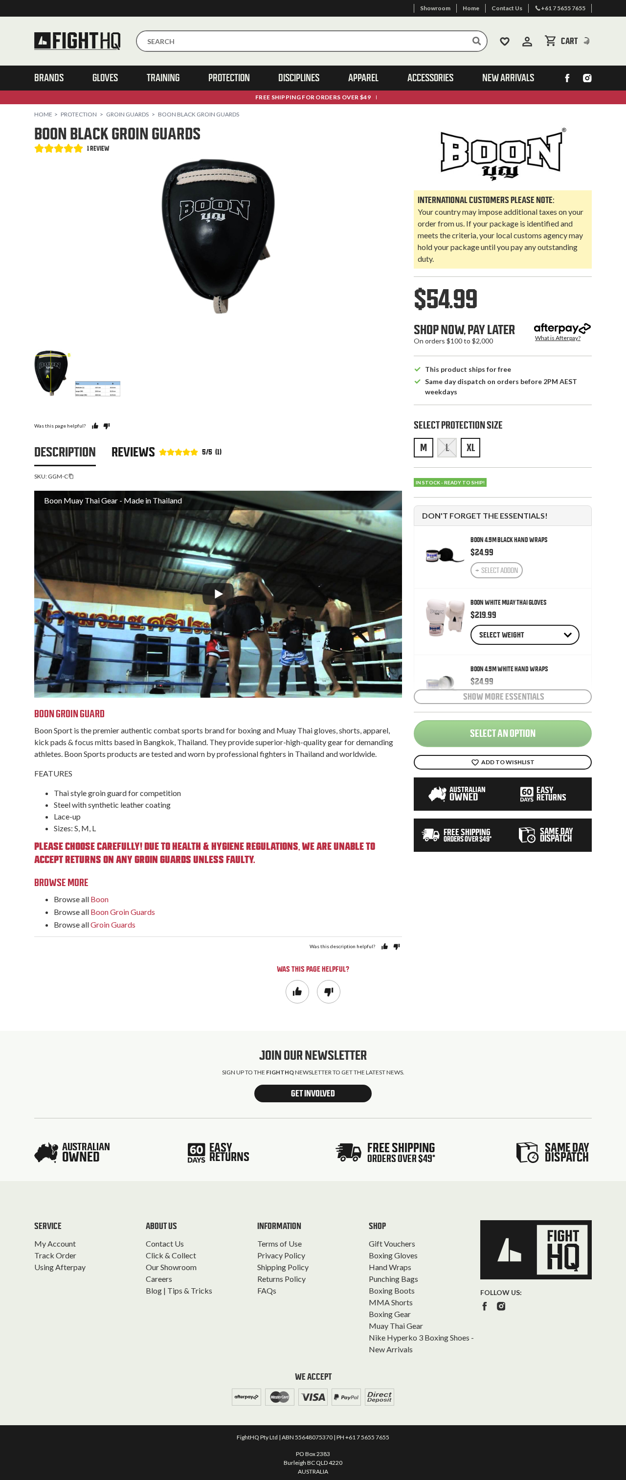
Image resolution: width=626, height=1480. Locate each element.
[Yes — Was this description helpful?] (384, 946)
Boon (99, 899)
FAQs (266, 1290)
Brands (49, 77)
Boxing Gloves (393, 1255)
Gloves (105, 77)
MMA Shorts (391, 1302)
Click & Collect (171, 1255)
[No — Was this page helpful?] (106, 426)
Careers (159, 1278)
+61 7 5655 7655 (367, 1437)
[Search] (477, 41)
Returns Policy (281, 1278)
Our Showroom (171, 1267)
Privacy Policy (281, 1255)
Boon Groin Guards (122, 911)
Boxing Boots (392, 1290)
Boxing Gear (390, 1314)
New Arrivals (508, 77)
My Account (55, 1243)
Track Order (55, 1255)
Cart (576, 41)
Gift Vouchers (392, 1243)
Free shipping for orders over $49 (313, 97)
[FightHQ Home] (536, 1249)
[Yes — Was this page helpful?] (95, 426)
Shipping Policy (283, 1267)
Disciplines (298, 77)
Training (163, 77)
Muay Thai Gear (396, 1325)
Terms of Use (279, 1243)
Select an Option (503, 733)
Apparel (363, 77)
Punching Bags (393, 1278)
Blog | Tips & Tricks (179, 1290)
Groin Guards (127, 114)
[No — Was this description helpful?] (396, 946)
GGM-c (58, 476)
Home (43, 114)
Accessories (430, 77)
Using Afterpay (60, 1267)
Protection (229, 77)
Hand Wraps (390, 1267)
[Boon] (503, 153)
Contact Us (165, 1243)
